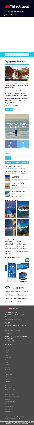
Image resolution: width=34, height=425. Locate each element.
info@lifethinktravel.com (12, 330)
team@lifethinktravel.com (13, 319)
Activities (8, 411)
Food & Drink (23, 249)
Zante (6, 379)
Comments (25, 162)
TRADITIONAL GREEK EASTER (13, 166)
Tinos (6, 377)
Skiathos (7, 369)
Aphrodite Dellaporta (22, 179)
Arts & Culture (23, 251)
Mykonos (7, 360)
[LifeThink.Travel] (16, 7)
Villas (20, 241)
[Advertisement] (17, 34)
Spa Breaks (9, 241)
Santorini (7, 367)
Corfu (6, 353)
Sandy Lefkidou (13, 168)
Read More (9, 110)
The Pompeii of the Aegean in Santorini (17, 298)
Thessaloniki (8, 374)
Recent (9, 162)
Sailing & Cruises (10, 387)
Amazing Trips (9, 409)
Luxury (24, 80)
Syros (6, 372)
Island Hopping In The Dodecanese (18, 176)
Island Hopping (11, 249)
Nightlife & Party (10, 389)
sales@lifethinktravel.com (13, 341)
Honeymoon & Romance (14, 80)
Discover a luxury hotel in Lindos (14, 302)
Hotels (8, 251)
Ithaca (6, 355)
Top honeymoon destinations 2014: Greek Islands (16, 86)
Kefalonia (8, 357)
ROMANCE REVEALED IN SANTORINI (15, 171)
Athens (7, 348)
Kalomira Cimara (14, 83)
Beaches (21, 246)
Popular (17, 162)
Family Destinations (11, 401)
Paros (6, 362)
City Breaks (22, 244)
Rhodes (7, 365)
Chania (7, 350)
